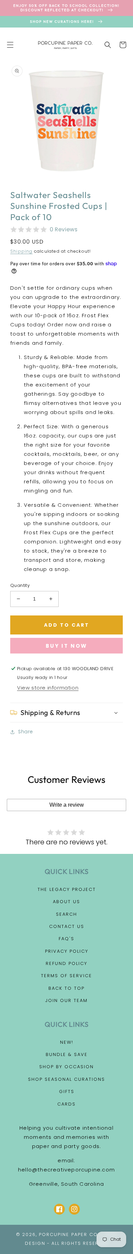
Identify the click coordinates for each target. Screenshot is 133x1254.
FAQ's (66, 938)
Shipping (21, 251)
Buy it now (66, 645)
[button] (10, 44)
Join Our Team (66, 1000)
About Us (66, 901)
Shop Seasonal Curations (66, 1079)
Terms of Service (66, 975)
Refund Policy (66, 963)
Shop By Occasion (66, 1066)
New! (66, 1042)
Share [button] (25, 731)
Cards (66, 1104)
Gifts (66, 1091)
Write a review (66, 805)
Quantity (20, 585)
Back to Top (66, 988)
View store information (47, 687)
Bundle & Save (67, 1054)
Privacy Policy (66, 951)
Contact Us (66, 926)
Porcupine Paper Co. (69, 1234)
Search (66, 914)
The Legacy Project (67, 889)
